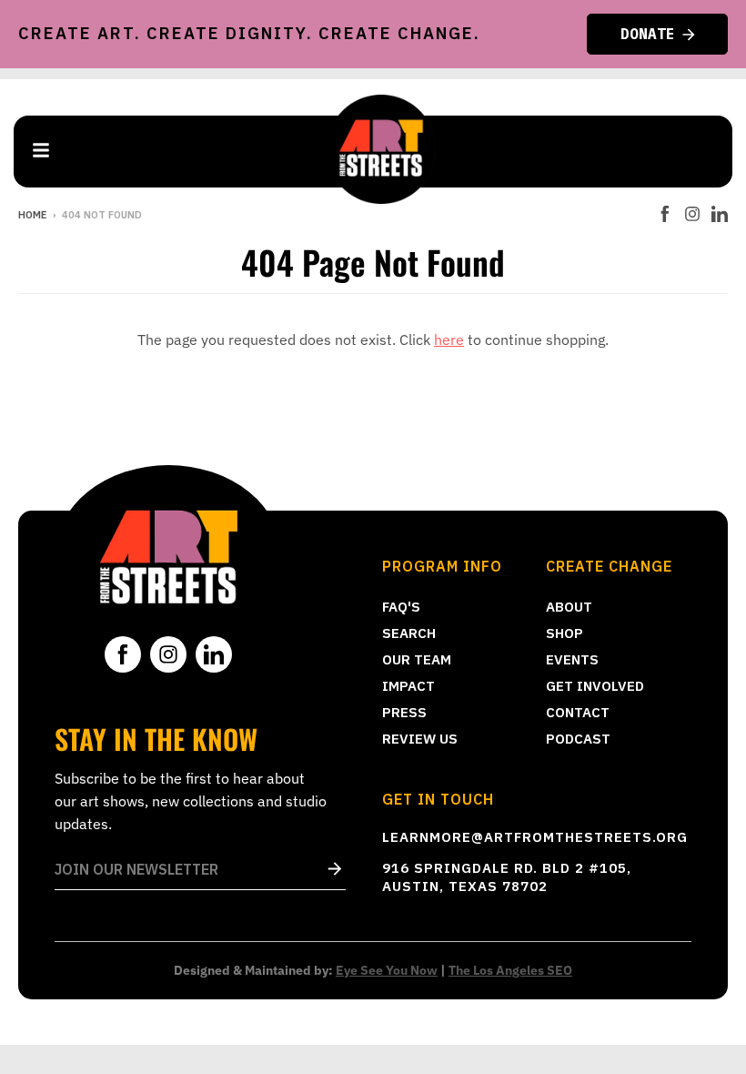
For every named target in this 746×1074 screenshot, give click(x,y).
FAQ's (401, 606)
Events (572, 659)
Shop (564, 633)
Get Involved (595, 685)
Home (32, 214)
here (449, 339)
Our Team (416, 659)
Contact (578, 712)
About (569, 606)
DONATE (647, 34)
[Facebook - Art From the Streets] (665, 214)
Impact (408, 685)
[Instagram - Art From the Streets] (692, 214)
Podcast (578, 738)
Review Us (420, 738)
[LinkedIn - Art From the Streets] (719, 214)
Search (409, 633)
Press (404, 712)
